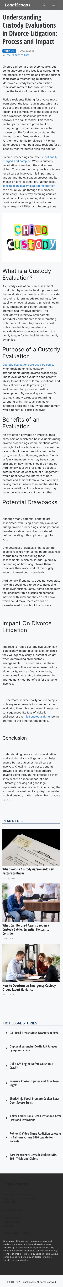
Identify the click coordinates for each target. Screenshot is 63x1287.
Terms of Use (11, 1221)
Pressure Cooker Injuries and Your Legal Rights (34, 1083)
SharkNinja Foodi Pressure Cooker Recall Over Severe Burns (35, 1100)
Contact (8, 1225)
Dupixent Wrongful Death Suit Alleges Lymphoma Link (33, 1048)
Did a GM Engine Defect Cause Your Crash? (31, 1066)
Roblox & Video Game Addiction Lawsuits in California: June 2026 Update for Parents (35, 1137)
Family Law (9, 51)
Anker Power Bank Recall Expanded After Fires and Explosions (35, 1118)
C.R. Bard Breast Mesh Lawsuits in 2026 (34, 1033)
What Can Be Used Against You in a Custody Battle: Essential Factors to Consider (25, 929)
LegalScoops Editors (17, 55)
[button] (44, 5)
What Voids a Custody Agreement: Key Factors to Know (28, 871)
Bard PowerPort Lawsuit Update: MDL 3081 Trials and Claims (33, 1156)
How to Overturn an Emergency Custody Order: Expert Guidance (29, 987)
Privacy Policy (12, 1218)
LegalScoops (17, 5)
